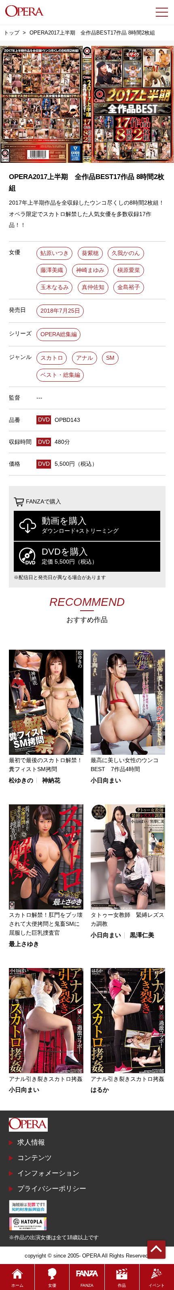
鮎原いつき (54, 253)
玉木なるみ (54, 287)
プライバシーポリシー (51, 1188)
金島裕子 (128, 287)
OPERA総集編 (58, 334)
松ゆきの (21, 781)
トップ (11, 33)
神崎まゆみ (90, 270)
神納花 (51, 781)
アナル (84, 358)
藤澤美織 (51, 270)
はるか (100, 1090)
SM (110, 358)
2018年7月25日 (60, 311)
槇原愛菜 (128, 270)
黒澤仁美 (142, 935)
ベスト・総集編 (60, 375)
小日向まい (106, 781)
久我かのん (126, 253)
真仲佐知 (93, 287)
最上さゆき (24, 944)
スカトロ (51, 358)
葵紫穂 (90, 253)
